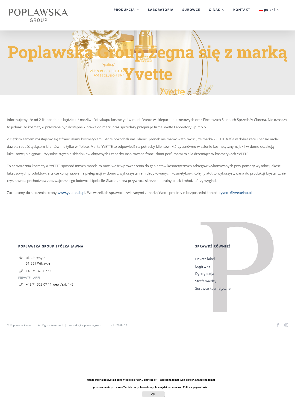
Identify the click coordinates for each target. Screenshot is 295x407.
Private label (205, 258)
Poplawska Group (21, 325)
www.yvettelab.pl (71, 192)
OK (153, 394)
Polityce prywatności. (196, 387)
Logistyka (202, 266)
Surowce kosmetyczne (212, 288)
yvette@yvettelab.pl (236, 192)
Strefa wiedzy (205, 281)
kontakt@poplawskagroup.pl (87, 325)
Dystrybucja (204, 273)
